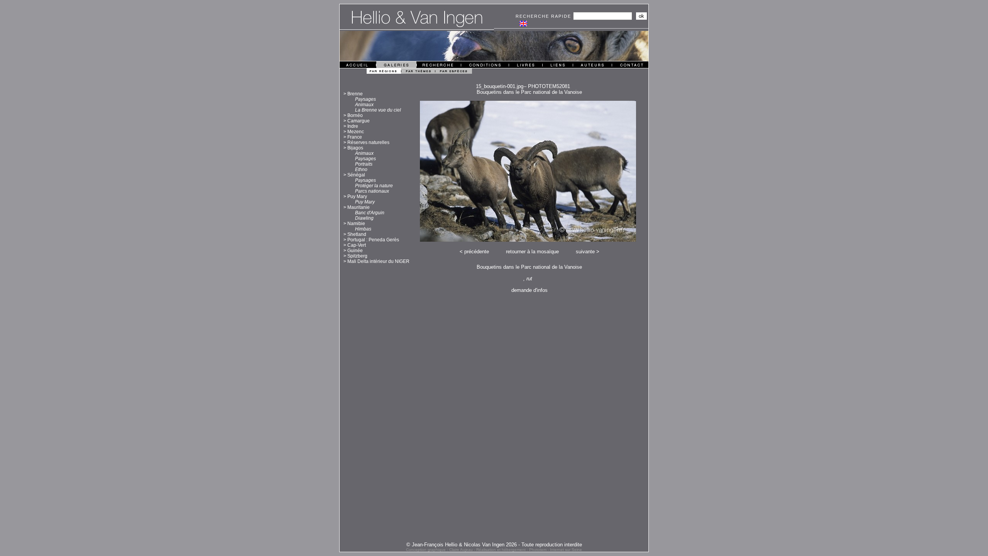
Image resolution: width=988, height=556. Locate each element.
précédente (476, 251)
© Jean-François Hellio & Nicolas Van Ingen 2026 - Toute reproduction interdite (494, 545)
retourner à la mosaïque (532, 251)
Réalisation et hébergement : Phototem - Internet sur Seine (529, 550)
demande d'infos (529, 290)
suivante (585, 251)
